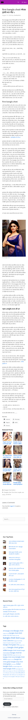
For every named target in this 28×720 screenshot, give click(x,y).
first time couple (16, 492)
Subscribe (7, 704)
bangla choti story (9, 657)
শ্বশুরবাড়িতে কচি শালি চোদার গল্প (9, 612)
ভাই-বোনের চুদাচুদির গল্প (12, 676)
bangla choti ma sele (16, 655)
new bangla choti (9, 669)
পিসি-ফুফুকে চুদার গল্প (6, 674)
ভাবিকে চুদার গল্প (18, 676)
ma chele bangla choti (17, 666)
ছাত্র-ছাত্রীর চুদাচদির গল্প (20, 672)
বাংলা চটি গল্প (8, 494)
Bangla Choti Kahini (9, 490)
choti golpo (7, 664)
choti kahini (13, 664)
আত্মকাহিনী (19, 671)
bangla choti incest (14, 650)
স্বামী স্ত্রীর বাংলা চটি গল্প (15, 137)
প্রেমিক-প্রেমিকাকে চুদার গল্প (13, 674)
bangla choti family (18, 640)
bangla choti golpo (7, 642)
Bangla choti (7, 492)
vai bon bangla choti (9, 671)
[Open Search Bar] (18, 2)
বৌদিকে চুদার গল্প (6, 676)
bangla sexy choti (17, 662)
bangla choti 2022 (7, 635)
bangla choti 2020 (15, 633)
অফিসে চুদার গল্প (16, 671)
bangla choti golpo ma (11, 645)
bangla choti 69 (6, 633)
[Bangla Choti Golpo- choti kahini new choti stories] (2, 2)
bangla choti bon (11, 637)
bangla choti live (7, 655)
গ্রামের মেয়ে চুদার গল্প (12, 672)
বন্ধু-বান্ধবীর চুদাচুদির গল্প (20, 674)
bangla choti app (15, 635)
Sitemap (14, 714)
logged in (12, 506)
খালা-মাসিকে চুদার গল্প (7, 672)
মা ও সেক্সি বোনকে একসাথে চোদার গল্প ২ (17, 584)
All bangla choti (8, 631)
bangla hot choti (10, 659)
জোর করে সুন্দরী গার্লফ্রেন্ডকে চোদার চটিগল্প (11, 614)
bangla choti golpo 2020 (16, 642)
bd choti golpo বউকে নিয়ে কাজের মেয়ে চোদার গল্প (14, 609)
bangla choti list (16, 653)
